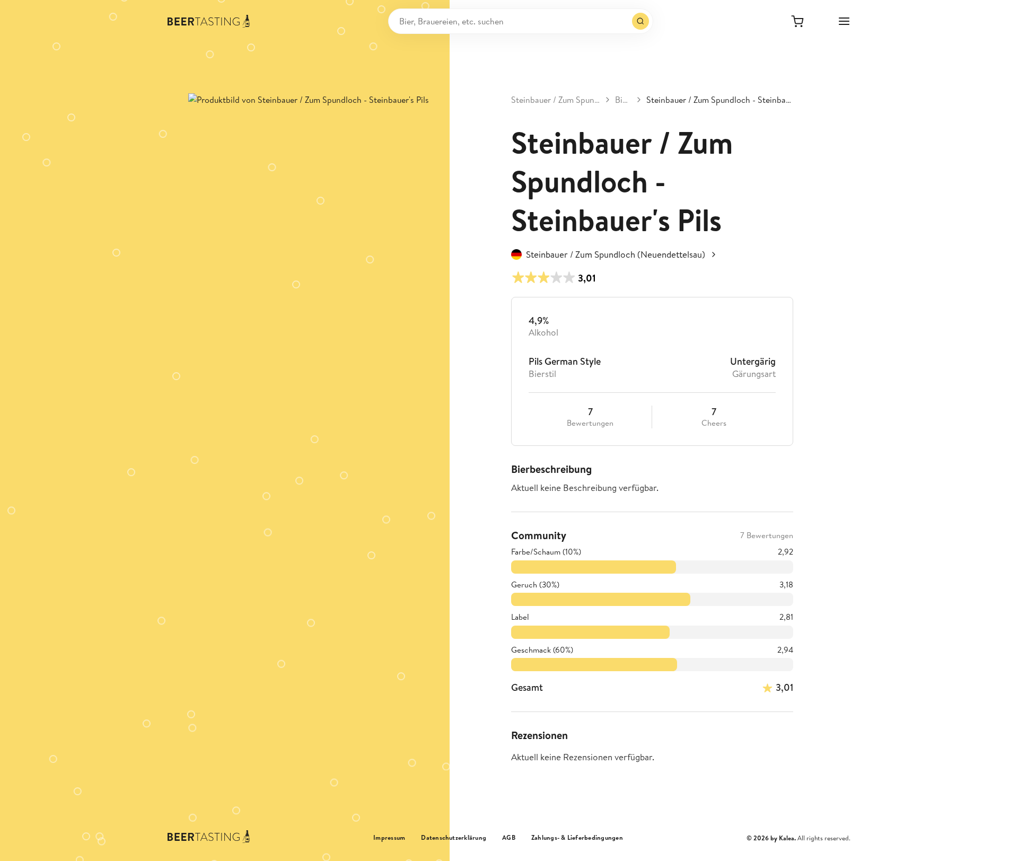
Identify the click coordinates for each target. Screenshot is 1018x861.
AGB (508, 837)
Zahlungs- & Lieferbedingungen (577, 837)
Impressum (389, 837)
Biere (623, 100)
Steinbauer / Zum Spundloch (555, 100)
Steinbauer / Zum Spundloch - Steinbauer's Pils (719, 100)
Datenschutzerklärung (453, 837)
